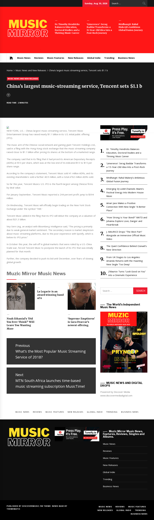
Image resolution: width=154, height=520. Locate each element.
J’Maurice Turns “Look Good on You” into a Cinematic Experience (127, 273)
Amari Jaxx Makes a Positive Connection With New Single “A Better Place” (126, 207)
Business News (126, 57)
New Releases (75, 57)
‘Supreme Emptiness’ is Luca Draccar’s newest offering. (81, 322)
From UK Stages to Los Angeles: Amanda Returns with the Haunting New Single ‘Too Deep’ (124, 261)
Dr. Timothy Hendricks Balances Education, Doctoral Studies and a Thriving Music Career (67, 28)
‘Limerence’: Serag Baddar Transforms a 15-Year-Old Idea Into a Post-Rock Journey (99, 28)
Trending (109, 57)
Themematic (13, 509)
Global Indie (93, 57)
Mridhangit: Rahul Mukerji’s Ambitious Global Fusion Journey (131, 27)
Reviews (38, 57)
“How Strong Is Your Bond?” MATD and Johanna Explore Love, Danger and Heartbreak (126, 221)
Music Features (55, 57)
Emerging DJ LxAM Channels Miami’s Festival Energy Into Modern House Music (125, 192)
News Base (58, 506)
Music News (24, 57)
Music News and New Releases (23, 78)
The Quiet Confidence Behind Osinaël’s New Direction (126, 247)
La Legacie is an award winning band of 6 (50, 295)
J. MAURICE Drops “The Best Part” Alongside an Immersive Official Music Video (125, 235)
